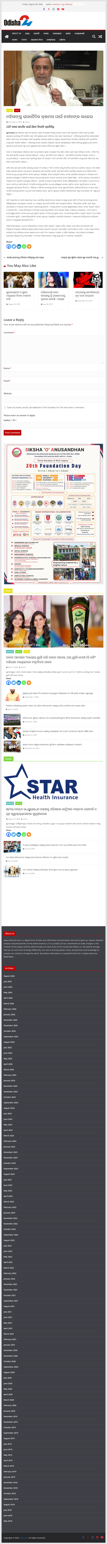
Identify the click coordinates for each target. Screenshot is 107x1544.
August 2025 (9, 1042)
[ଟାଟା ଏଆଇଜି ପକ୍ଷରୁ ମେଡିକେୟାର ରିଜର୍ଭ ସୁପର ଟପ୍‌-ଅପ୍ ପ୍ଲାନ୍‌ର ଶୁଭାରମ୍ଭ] (12, 871)
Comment (9, 332)
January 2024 (9, 1146)
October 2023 (10, 1163)
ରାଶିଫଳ (62, 39)
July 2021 (8, 1312)
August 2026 (9, 976)
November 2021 (11, 1289)
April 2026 (8, 998)
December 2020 (10, 1350)
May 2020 (8, 1389)
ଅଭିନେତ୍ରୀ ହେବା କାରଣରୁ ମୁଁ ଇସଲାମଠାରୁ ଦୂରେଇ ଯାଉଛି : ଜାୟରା (53, 295)
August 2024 (9, 1108)
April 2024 (8, 1130)
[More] (29, 246)
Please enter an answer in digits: (19, 415)
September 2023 (11, 1168)
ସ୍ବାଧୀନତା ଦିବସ (37, 39)
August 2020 (9, 1372)
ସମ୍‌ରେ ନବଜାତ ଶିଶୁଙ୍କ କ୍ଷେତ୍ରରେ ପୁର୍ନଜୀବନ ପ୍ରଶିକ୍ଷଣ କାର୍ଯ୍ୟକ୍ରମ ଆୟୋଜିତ (52, 744)
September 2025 (11, 1036)
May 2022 (8, 1256)
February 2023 (10, 1207)
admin (27, 122)
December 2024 (10, 1086)
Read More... (9, 956)
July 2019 (8, 1444)
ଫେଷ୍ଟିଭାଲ (51, 39)
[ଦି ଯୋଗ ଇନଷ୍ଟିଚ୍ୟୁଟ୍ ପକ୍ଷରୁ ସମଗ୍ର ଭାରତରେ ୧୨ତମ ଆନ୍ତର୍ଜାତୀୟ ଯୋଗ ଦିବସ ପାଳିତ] (12, 847)
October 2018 (10, 1493)
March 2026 (9, 1003)
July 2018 (8, 1510)
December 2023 (10, 1152)
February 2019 (10, 1471)
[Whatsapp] (24, 246)
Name (7, 368)
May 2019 (8, 1455)
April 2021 (8, 1328)
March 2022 (9, 1268)
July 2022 (8, 1245)
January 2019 (9, 1477)
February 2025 (10, 1075)
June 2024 (8, 1119)
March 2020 (9, 1400)
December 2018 (10, 1482)
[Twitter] (14, 246)
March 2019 (9, 1466)
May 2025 (8, 1058)
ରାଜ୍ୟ (27, 33)
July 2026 (8, 981)
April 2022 (8, 1262)
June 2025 (8, 1053)
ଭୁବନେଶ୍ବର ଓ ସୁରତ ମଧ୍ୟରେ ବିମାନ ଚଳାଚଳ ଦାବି (18, 295)
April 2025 (8, 1064)
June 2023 (8, 1185)
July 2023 (8, 1179)
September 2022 (11, 1235)
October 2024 (10, 1097)
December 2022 (10, 1218)
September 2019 (11, 1433)
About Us (16, 33)
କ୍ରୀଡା (68, 33)
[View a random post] (100, 36)
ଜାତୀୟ (46, 33)
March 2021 (9, 1334)
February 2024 (10, 1141)
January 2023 (9, 1212)
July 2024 (8, 1113)
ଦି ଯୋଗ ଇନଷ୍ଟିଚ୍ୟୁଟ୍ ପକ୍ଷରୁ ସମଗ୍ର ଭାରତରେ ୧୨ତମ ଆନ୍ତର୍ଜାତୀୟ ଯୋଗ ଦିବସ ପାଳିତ (55, 845)
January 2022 (9, 1279)
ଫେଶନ (14, 39)
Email (7, 380)
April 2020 (8, 1394)
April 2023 (8, 1196)
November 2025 (11, 1025)
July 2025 (8, 1047)
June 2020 (8, 1383)
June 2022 (8, 1251)
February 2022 (10, 1273)
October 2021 (10, 1295)
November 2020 (11, 1356)
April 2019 (8, 1460)
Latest (9, 110)
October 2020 (10, 1361)
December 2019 (10, 1416)
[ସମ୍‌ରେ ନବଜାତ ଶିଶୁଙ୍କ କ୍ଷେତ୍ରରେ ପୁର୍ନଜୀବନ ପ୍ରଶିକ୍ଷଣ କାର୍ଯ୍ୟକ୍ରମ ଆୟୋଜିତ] (12, 746)
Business (10, 652)
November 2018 (11, 1488)
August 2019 (9, 1438)
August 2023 (9, 1174)
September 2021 (11, 1301)
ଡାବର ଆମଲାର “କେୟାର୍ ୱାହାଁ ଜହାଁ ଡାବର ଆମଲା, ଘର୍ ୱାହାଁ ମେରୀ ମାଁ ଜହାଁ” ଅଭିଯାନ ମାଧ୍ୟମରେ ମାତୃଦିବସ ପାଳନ (51, 659)
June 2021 (8, 1317)
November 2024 (11, 1091)
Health (18, 652)
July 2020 (8, 1378)
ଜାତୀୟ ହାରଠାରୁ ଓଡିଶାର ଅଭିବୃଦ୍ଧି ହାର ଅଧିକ (25, 257)
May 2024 (8, 1124)
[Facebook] (9, 246)
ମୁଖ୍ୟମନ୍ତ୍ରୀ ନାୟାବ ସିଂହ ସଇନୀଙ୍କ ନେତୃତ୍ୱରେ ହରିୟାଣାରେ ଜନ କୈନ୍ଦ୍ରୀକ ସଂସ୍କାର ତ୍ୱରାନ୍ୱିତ (58, 693)
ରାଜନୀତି (36, 33)
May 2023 (8, 1190)
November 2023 (11, 1157)
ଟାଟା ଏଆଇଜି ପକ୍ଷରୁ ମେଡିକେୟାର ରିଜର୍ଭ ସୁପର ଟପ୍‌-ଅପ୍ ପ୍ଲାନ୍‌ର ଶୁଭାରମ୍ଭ (50, 869)
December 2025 (10, 1020)
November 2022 (11, 1223)
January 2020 (9, 1411)
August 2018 (9, 1504)
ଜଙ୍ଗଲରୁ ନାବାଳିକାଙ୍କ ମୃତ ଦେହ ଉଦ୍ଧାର (87, 293)
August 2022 (9, 1240)
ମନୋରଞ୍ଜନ (57, 33)
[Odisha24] (7, 36)
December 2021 (10, 1284)
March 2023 (9, 1201)
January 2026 (9, 1014)
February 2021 (10, 1339)
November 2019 (11, 1422)
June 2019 (8, 1449)
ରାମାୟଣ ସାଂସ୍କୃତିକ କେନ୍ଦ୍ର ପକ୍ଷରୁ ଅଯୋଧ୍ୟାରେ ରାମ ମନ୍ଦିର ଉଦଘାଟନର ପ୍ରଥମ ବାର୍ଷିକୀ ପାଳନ (58, 731)
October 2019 (10, 1427)
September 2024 (11, 1102)
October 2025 (10, 1031)
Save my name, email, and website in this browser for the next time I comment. (46, 407)
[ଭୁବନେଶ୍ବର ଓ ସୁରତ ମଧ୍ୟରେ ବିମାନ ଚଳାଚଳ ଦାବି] (19, 273)
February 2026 (10, 1009)
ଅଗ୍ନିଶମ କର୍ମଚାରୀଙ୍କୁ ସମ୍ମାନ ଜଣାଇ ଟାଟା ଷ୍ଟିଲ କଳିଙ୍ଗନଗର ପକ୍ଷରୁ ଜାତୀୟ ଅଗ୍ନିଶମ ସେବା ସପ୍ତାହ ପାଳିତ (45, 705)
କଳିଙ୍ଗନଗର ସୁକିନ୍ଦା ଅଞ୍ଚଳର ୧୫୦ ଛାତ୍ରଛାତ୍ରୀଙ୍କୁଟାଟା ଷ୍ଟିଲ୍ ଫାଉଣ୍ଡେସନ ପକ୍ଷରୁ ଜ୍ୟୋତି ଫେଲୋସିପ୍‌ (61, 718)
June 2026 (8, 987)
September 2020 (11, 1367)
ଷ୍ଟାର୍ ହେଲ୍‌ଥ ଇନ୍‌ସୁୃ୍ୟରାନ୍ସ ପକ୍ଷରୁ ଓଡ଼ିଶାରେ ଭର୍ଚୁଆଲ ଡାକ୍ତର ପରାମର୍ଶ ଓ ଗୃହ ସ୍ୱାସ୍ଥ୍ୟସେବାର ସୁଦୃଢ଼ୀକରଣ (51, 811)
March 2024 (9, 1135)
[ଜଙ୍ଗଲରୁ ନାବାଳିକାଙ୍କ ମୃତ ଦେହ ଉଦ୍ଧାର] (88, 273)
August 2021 (9, 1306)
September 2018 (11, 1499)
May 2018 (8, 1521)
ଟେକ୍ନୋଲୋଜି (79, 33)
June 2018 (8, 1515)
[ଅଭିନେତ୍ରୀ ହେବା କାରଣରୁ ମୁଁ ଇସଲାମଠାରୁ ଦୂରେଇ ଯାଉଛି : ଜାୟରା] (53, 273)
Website (8, 393)
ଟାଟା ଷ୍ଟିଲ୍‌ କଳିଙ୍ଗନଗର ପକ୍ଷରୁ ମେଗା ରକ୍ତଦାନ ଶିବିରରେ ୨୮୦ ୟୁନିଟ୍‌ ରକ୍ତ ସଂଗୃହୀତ (37, 857)
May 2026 (8, 992)
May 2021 (8, 1323)
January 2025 (9, 1080)
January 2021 (9, 1345)
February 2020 (10, 1405)
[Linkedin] (19, 246)
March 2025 (9, 1069)
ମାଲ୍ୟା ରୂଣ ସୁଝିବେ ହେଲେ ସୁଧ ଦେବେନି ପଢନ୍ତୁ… (80, 257)
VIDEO (24, 39)
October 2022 (10, 1229)
